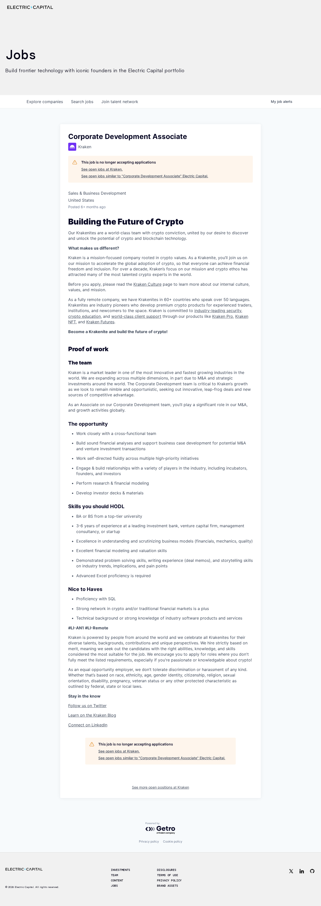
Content (117, 880)
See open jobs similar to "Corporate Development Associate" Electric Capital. (144, 176)
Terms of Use (167, 875)
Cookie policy (172, 841)
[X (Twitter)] (291, 878)
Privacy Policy (169, 880)
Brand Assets (167, 885)
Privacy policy (149, 841)
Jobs (114, 885)
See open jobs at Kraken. (102, 169)
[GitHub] (312, 878)
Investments (120, 870)
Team (114, 875)
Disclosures (166, 870)
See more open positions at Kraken (160, 787)
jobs (82, 101)
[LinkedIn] (301, 878)
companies (45, 101)
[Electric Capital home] (30, 7)
